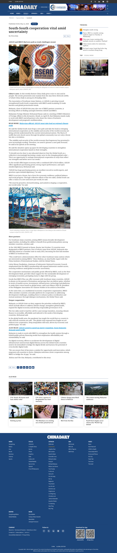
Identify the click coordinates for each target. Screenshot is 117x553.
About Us (11, 530)
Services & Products (20, 530)
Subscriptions (19, 532)
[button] (103, 74)
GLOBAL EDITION (19, 1)
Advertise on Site (31, 530)
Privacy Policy (26, 535)
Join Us (27, 532)
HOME (12, 13)
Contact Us (11, 532)
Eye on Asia (20, 18)
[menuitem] (44, 7)
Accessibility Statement (15, 535)
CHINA (10, 1)
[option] (94, 68)
